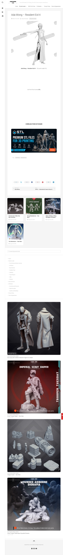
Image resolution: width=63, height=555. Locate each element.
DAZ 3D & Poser (31, 6)
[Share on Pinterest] (39, 182)
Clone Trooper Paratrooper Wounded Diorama (18, 533)
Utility (10, 277)
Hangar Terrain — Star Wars (13, 474)
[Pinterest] (2, 12)
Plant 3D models (12, 288)
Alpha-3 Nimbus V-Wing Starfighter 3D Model (51, 216)
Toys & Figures (12, 274)
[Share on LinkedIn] (50, 182)
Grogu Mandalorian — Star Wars (33, 216)
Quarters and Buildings (13, 290)
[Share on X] (17, 182)
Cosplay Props (12, 270)
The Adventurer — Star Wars (15, 241)
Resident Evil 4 (23, 157)
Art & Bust (11, 265)
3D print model (22, 6)
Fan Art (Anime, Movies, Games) (15, 263)
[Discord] (2, 16)
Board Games (12, 267)
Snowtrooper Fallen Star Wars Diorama (14, 216)
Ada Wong (18, 157)
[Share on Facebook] (28, 182)
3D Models (39, 6)
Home (16, 6)
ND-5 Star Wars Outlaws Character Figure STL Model (20, 357)
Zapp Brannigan (24, 18)
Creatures (11, 272)
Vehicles (11, 279)
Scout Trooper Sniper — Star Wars (15, 416)
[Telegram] (2, 8)
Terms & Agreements (56, 6)
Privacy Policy (47, 6)
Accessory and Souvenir (14, 286)
